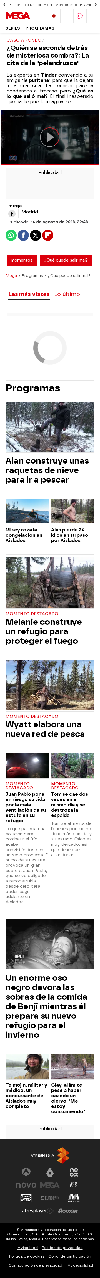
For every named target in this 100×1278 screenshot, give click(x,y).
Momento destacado (32, 614)
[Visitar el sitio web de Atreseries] (74, 1185)
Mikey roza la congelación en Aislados (24, 535)
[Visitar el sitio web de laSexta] (50, 1172)
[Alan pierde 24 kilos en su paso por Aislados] (72, 511)
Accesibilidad (80, 1265)
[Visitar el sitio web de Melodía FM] (74, 1198)
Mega (11, 275)
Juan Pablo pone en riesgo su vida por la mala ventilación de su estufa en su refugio (26, 807)
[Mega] (25, 16)
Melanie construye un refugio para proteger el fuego (44, 631)
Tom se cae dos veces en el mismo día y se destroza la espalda (69, 805)
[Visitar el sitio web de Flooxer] (68, 1211)
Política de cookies (27, 1256)
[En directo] (54, 16)
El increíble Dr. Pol (25, 5)
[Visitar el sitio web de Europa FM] (50, 1198)
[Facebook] (12, 213)
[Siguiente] (96, 4)
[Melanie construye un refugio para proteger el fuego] (50, 583)
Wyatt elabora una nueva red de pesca (45, 729)
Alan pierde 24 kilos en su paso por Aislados (69, 535)
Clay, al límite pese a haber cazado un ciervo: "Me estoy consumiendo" (68, 1098)
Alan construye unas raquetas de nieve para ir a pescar (47, 470)
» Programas (31, 275)
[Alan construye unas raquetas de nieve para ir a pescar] (50, 427)
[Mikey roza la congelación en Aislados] (27, 511)
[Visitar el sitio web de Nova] (26, 1185)
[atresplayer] (80, 16)
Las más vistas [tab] (28, 294)
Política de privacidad (62, 1248)
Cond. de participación (69, 1256)
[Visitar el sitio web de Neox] (74, 1172)
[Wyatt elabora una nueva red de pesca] (50, 685)
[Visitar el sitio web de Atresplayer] (38, 1211)
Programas (40, 28)
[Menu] (93, 16)
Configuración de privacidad (35, 1265)
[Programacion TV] (67, 16)
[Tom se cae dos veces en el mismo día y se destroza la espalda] (72, 766)
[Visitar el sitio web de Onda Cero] (26, 1198)
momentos (22, 260)
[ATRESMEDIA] (50, 1155)
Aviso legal (28, 1248)
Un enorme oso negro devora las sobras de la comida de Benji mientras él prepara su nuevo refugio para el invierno (47, 1006)
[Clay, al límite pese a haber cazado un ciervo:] (72, 1067)
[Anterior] (4, 4)
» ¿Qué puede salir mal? (68, 275)
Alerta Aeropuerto (60, 5)
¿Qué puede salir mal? (66, 260)
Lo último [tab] (67, 294)
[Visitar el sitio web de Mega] (50, 1185)
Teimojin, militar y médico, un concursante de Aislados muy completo (26, 1095)
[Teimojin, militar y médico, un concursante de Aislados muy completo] (27, 1067)
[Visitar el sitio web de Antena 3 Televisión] (26, 1172)
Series (13, 28)
